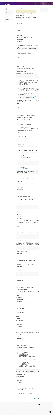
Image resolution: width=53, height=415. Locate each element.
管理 (9, 4)
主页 (5, 4)
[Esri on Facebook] (39, 406)
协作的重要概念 (6, 9)
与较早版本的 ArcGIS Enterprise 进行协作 (9, 21)
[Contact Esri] (41, 406)
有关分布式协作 (6, 8)
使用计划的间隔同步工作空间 (23, 76)
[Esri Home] (39, 404)
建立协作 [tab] (6, 12)
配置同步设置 (7, 16)
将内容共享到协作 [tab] (7, 19)
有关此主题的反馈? (37, 398)
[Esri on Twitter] (38, 406)
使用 (7, 4)
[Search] (43, 1)
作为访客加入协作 (7, 15)
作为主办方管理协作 (33, 97)
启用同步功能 (26, 168)
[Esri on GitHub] (40, 406)
